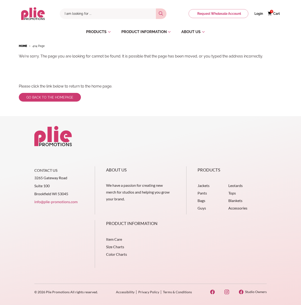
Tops (232, 193)
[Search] (161, 13)
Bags (201, 200)
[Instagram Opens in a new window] (226, 292)
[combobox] (108, 13)
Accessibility (125, 292)
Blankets (235, 200)
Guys (202, 208)
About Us (116, 169)
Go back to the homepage (49, 97)
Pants (202, 193)
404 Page (38, 46)
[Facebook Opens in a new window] (212, 292)
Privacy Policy (148, 292)
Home (23, 46)
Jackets (204, 185)
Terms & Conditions (177, 292)
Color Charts (116, 254)
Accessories (237, 208)
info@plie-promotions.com (56, 201)
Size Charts (115, 246)
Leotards (235, 185)
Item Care (114, 239)
